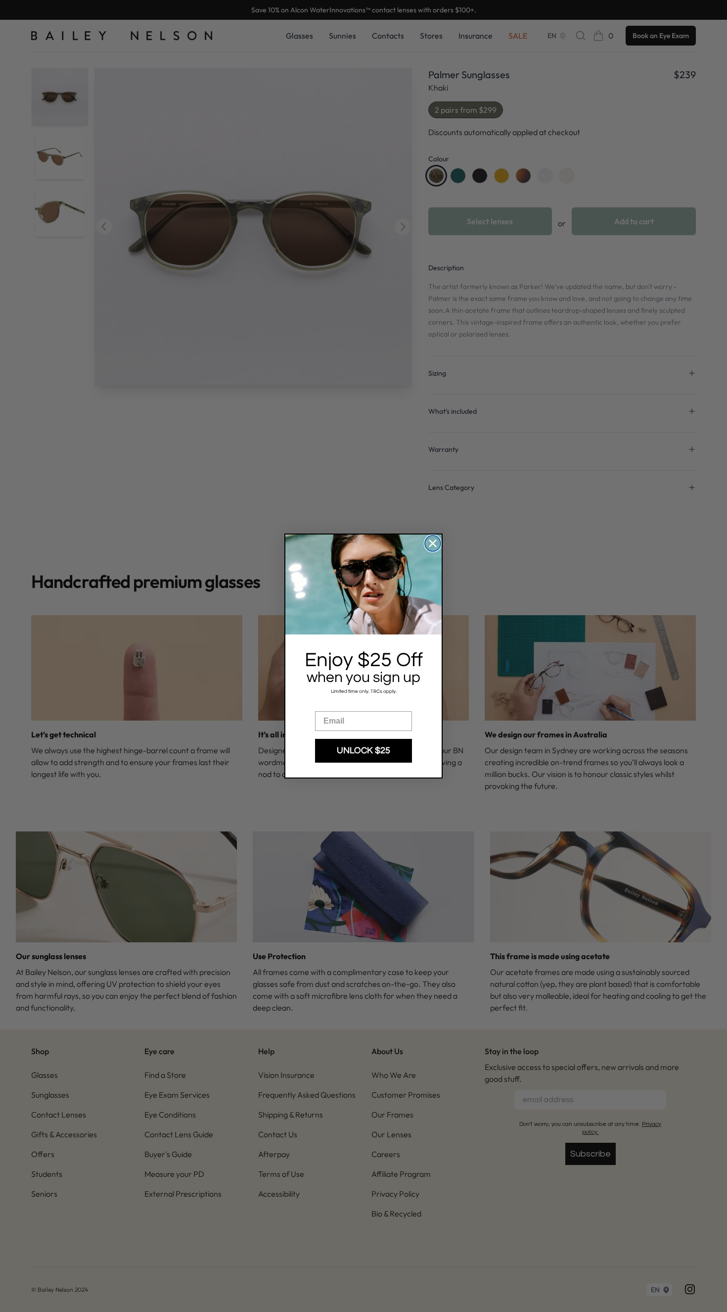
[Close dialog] (433, 543)
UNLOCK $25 (363, 750)
